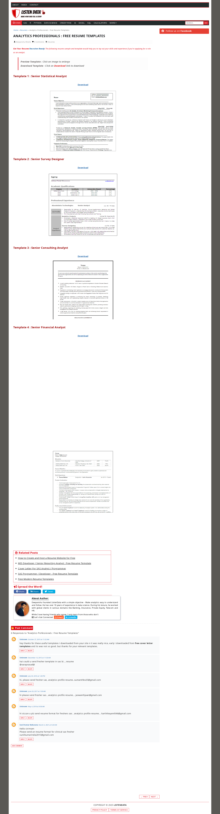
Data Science (50, 23)
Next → (154, 796)
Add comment (17, 746)
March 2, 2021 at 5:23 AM (48, 725)
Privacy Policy (99, 810)
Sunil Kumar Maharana (29, 725)
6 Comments (39, 42)
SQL (89, 23)
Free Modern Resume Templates (36, 579)
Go (206, 23)
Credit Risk (66, 23)
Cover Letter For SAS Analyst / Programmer (42, 568)
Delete (30, 651)
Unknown (23, 639)
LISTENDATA (120, 805)
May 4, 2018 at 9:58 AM (36, 706)
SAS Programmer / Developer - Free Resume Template (48, 573)
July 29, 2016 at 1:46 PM (36, 676)
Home (18, 23)
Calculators (100, 23)
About (15, 5)
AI (75, 23)
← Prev (144, 796)
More (112, 23)
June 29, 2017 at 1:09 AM (37, 691)
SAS (25, 23)
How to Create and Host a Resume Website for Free (46, 558)
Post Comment (24, 627)
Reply (23, 651)
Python (37, 23)
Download (83, 84)
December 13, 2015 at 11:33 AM (39, 658)
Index (24, 5)
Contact (34, 5)
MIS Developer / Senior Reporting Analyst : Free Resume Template (54, 563)
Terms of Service (119, 810)
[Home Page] (28, 13)
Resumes (51, 42)
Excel (82, 23)
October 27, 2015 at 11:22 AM (38, 639)
